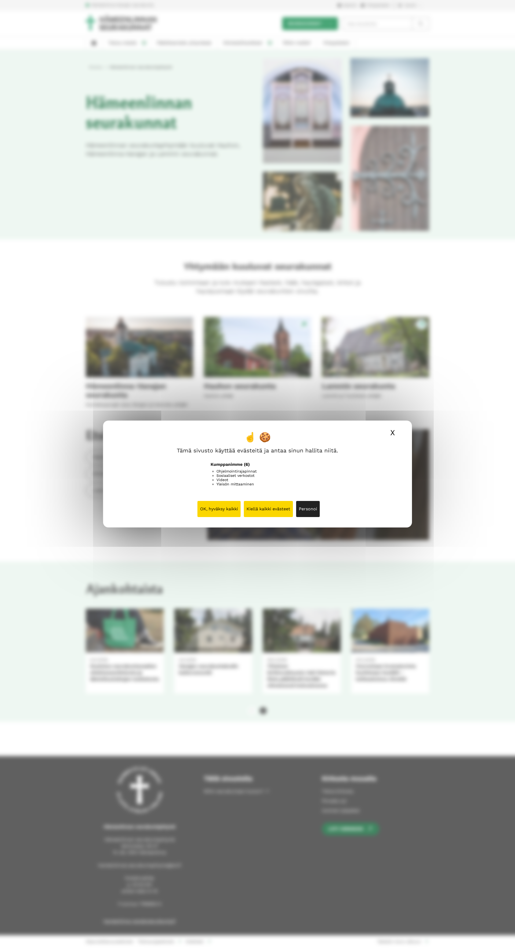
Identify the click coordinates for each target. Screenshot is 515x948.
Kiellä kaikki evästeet (268, 508)
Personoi (308, 508)
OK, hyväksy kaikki (219, 508)
